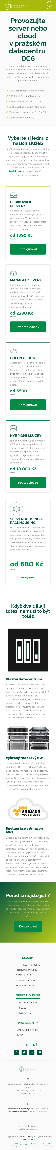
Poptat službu (28, 482)
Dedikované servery (28, 965)
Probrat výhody (28, 326)
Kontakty (25, 1012)
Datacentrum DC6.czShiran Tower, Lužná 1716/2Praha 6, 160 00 (28, 1089)
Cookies (23, 1145)
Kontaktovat (28, 926)
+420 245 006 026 (38, 1111)
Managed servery (26, 970)
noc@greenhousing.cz (28, 1129)
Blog (20, 1035)
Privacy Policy (34, 1144)
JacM (33, 1139)
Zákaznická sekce (28, 1030)
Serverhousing (25, 985)
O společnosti (28, 1002)
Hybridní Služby (25, 980)
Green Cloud (24, 975)
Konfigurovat (28, 249)
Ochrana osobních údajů (11, 1144)
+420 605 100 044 (39, 1108)
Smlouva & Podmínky (47, 1144)
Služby (23, 1007)
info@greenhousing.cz (28, 1126)
